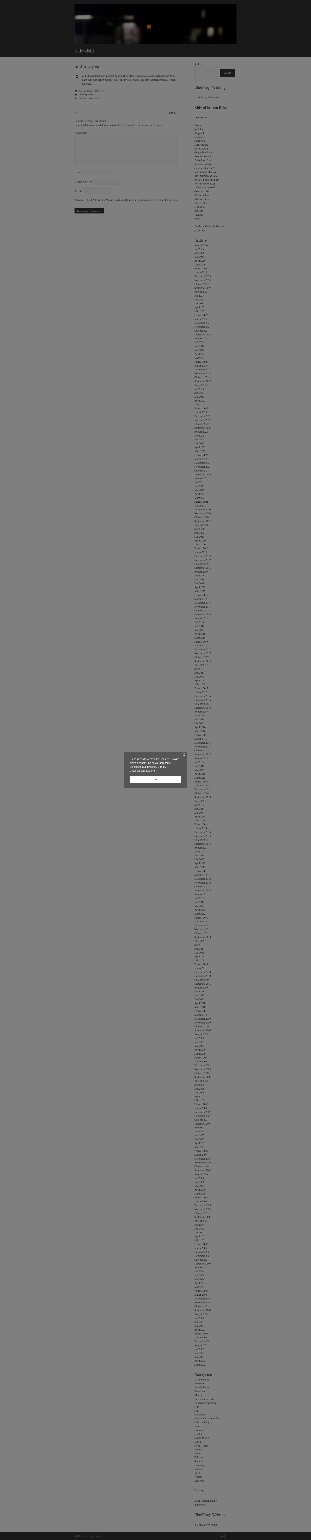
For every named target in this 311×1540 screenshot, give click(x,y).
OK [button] (155, 779)
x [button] (184, 754)
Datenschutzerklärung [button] (142, 770)
